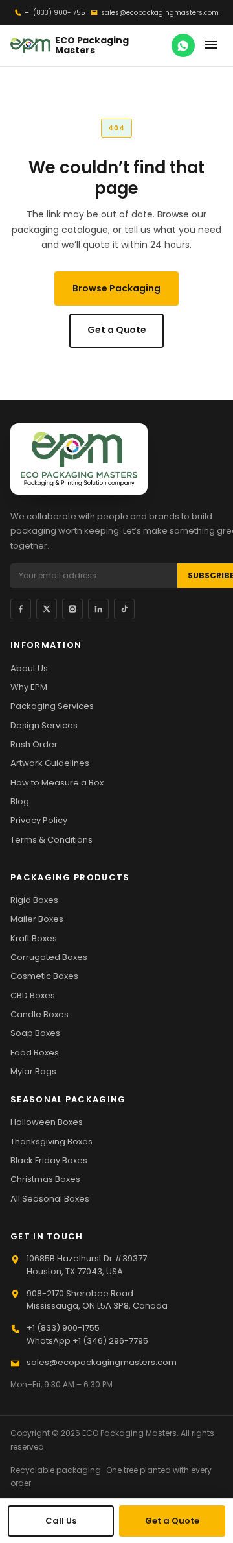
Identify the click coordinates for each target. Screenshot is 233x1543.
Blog (19, 801)
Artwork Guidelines (49, 763)
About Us (29, 668)
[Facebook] (20, 609)
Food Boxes (34, 1052)
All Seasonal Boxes (49, 1198)
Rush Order (34, 744)
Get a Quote (116, 329)
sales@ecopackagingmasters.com (160, 13)
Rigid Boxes (34, 900)
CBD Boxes (32, 995)
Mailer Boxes (36, 919)
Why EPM (28, 687)
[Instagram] (72, 609)
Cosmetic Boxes (44, 976)
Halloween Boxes (46, 1122)
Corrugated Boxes (48, 957)
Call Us (60, 1520)
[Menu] (211, 45)
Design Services (44, 725)
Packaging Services (52, 706)
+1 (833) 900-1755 (55, 13)
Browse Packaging (116, 288)
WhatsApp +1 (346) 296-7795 (87, 1341)
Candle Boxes (39, 1014)
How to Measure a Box (57, 782)
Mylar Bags (33, 1071)
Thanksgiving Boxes (51, 1141)
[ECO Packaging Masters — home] (79, 459)
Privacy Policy (38, 820)
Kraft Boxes (33, 938)
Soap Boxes (35, 1033)
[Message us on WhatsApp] (183, 45)
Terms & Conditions (51, 839)
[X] (46, 609)
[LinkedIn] (98, 609)
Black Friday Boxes (48, 1160)
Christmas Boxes (45, 1179)
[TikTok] (124, 609)
